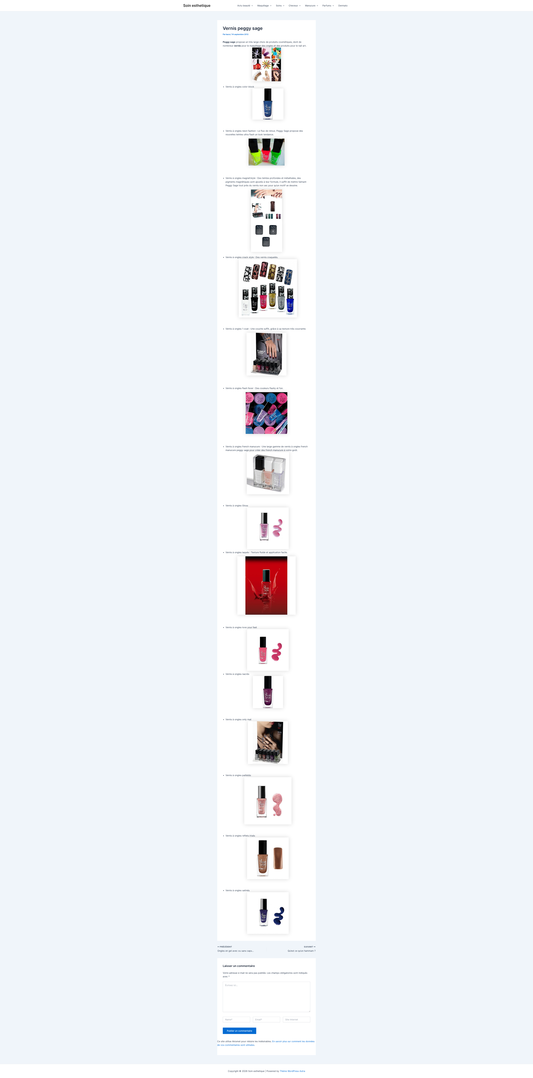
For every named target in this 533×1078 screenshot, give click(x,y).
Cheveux (293, 5)
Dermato (343, 5)
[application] (251, 5)
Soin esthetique (196, 5)
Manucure (310, 5)
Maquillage (263, 5)
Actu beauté (243, 5)
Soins (279, 5)
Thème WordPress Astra (292, 1071)
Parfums (326, 5)
